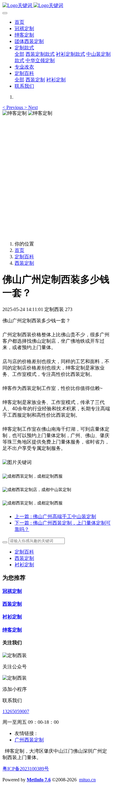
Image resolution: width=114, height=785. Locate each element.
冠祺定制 (12, 591)
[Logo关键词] (57, 5)
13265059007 (15, 711)
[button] (13, 107)
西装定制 (24, 263)
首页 (19, 22)
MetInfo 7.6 (39, 779)
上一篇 (55, 516)
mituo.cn (87, 779)
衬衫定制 (24, 564)
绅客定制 (12, 629)
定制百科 (24, 256)
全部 (19, 54)
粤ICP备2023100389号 (25, 768)
